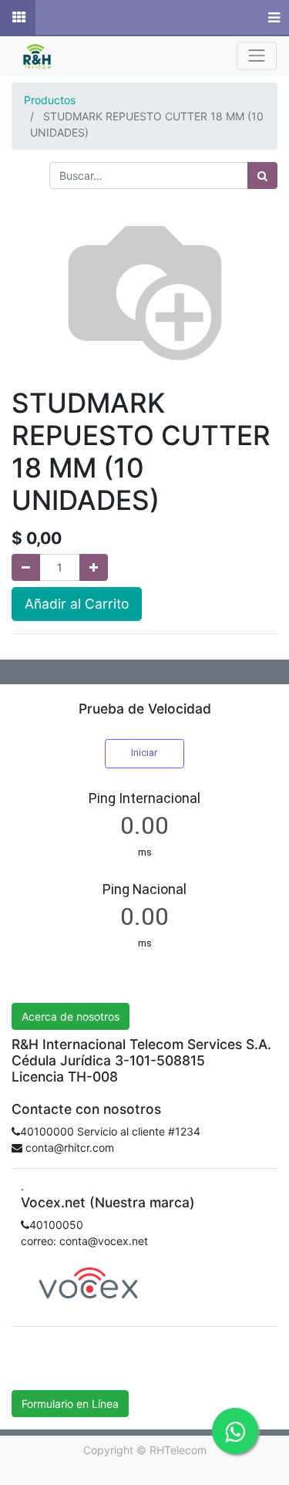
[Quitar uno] (26, 567)
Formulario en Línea (70, 1403)
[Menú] (272, 17)
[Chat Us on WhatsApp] (235, 1431)
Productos (50, 99)
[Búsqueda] (262, 175)
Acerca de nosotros (70, 1016)
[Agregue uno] (93, 567)
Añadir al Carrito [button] (77, 604)
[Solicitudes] (17, 17)
